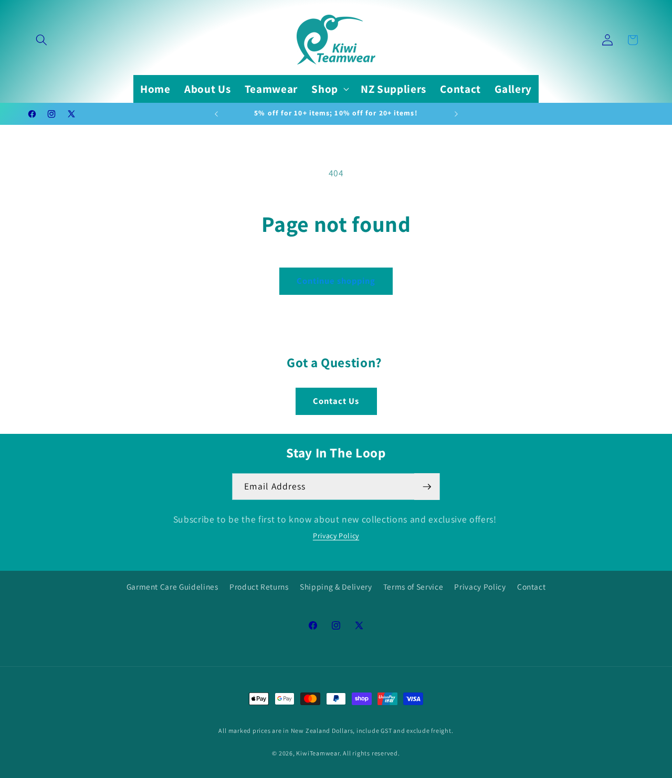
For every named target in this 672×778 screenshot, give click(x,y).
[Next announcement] (456, 114)
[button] (41, 39)
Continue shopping (336, 280)
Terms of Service (413, 586)
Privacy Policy (336, 535)
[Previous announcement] (216, 114)
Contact (531, 586)
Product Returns (259, 586)
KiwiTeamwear (317, 753)
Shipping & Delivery (336, 586)
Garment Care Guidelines (172, 586)
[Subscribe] (426, 486)
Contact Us (336, 401)
